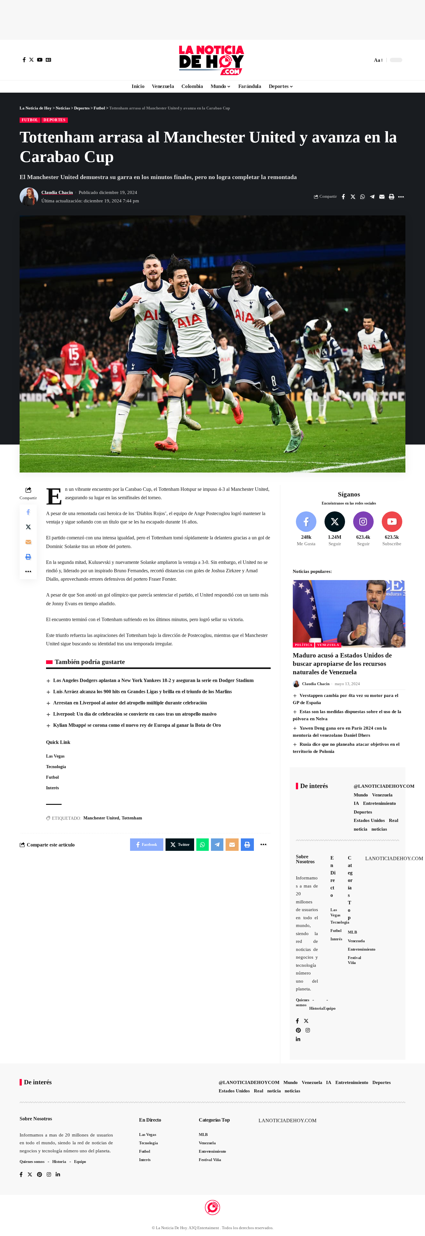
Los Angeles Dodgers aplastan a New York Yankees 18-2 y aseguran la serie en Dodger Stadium (153, 680)
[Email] (381, 197)
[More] (401, 197)
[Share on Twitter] (352, 197)
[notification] (357, 60)
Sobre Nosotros (305, 859)
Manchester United (101, 818)
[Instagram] (363, 529)
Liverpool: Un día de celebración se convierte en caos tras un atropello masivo (135, 714)
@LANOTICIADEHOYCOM (384, 786)
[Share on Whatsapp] (362, 197)
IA (356, 803)
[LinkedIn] (298, 1039)
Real (393, 820)
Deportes (55, 120)
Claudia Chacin (57, 192)
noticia (360, 829)
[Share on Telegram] (372, 197)
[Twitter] (31, 59)
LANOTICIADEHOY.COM (394, 858)
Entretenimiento (379, 803)
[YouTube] (39, 59)
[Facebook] (24, 59)
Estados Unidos (369, 820)
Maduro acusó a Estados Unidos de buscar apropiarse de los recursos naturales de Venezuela (342, 664)
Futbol (30, 120)
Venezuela (328, 645)
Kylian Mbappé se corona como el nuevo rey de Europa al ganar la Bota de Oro (137, 725)
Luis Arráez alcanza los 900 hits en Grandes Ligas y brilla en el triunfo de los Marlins (142, 691)
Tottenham (132, 818)
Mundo (361, 794)
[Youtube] (391, 529)
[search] (366, 60)
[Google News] (48, 59)
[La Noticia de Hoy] (212, 60)
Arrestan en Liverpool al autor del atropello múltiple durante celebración (130, 702)
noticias (379, 829)
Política (303, 645)
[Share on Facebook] (343, 197)
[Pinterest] (298, 1030)
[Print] (391, 197)
